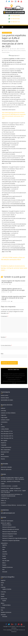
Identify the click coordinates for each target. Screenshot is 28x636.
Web (2, 353)
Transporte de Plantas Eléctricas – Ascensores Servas (13, 505)
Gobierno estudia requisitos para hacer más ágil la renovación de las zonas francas (14, 298)
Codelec (3, 483)
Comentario (4, 316)
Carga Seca (3, 415)
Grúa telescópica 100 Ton (7, 433)
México (4, 562)
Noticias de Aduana (6, 525)
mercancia (5, 50)
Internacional (4, 598)
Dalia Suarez (14, 48)
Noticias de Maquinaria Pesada (9, 533)
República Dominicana (7, 567)
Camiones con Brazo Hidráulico (8, 413)
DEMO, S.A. (3, 500)
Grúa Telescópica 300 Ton (7, 438)
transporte (23, 50)
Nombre (3, 337)
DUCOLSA (3, 502)
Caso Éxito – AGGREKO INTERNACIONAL (10, 481)
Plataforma (3, 442)
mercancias (10, 50)
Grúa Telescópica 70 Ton (6, 431)
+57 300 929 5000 (15, 15)
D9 (1, 424)
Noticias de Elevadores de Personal (10, 529)
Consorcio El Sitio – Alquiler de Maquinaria (10, 488)
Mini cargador (4, 440)
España (4, 556)
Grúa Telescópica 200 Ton (7, 436)
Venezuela (4, 571)
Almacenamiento (5, 456)
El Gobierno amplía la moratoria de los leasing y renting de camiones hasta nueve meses (14, 268)
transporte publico (6, 52)
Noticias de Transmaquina (7, 520)
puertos (18, 50)
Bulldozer (3, 408)
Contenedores (4, 422)
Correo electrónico (6, 345)
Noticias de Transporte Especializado (11, 540)
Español (4, 600)
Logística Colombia (6, 589)
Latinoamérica (4, 543)
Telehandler (3, 445)
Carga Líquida (4, 417)
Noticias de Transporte (7, 536)
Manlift (2, 454)
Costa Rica (4, 554)
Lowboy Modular (5, 429)
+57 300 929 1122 (15, 22)
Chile (3, 549)
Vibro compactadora (5, 449)
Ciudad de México (6, 605)
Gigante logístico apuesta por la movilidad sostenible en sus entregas (13, 289)
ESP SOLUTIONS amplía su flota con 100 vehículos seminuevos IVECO (13, 258)
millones (15, 50)
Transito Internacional (6, 447)
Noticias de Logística (7, 32)
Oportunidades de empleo (7, 400)
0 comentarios (22, 48)
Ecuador (4, 558)
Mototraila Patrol (5, 452)
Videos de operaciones (6, 469)
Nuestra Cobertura (13, 369)
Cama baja (3, 410)
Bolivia (3, 547)
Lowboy (3, 426)
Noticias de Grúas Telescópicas (9, 531)
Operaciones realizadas (6, 467)
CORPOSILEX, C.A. (5, 498)
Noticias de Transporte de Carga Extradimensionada (14, 538)
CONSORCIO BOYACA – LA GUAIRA (9, 486)
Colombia (4, 551)
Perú (3, 569)
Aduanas (3, 459)
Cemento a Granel (5, 419)
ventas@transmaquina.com (8, 513)
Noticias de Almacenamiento (9, 527)
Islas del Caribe (5, 560)
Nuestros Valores (5, 397)
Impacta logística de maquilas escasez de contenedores (13, 281)
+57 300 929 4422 (15, 18)
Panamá (4, 565)
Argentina (4, 545)
